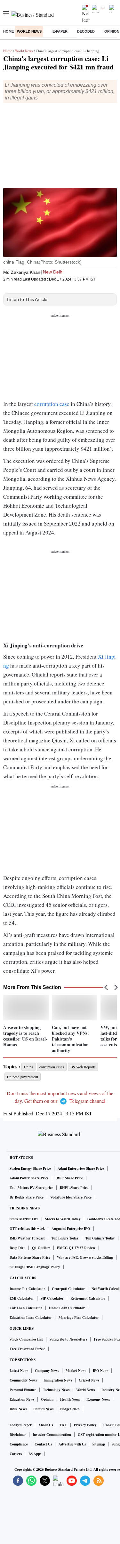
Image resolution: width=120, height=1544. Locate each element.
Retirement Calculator (87, 1298)
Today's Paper (21, 1425)
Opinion (47, 1399)
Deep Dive (17, 1248)
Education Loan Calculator (31, 1317)
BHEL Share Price (74, 1187)
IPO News (100, 1370)
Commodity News (23, 1380)
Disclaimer (18, 1434)
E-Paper (60, 31)
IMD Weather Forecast (27, 1238)
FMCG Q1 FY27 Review (76, 1248)
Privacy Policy (85, 1425)
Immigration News (58, 1380)
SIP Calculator (52, 1298)
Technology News (56, 1390)
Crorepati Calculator (68, 1289)
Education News (22, 1399)
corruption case (51, 404)
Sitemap (98, 1444)
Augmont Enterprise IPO (71, 1228)
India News (18, 1409)
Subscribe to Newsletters (68, 1339)
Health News (70, 1399)
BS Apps (34, 1454)
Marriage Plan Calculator (79, 1317)
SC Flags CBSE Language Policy (35, 1267)
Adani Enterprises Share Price (81, 1168)
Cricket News (89, 1380)
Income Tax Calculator (27, 1289)
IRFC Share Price (69, 1178)
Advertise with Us (72, 1444)
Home (8, 31)
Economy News (98, 1399)
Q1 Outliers (41, 1248)
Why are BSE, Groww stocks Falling (85, 1257)
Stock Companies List (26, 1339)
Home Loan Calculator (67, 1308)
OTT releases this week (27, 1228)
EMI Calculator (22, 1298)
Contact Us (43, 1444)
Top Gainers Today (100, 1238)
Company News (47, 1370)
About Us (45, 1425)
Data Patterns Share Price (30, 1257)
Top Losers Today (65, 1238)
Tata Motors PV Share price (31, 1187)
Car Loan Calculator (26, 1308)
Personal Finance (23, 1390)
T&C (63, 1425)
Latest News (19, 1370)
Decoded (86, 31)
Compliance (19, 1444)
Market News (76, 1370)
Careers (16, 1454)
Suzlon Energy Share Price (30, 1168)
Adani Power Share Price (29, 1178)
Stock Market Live (24, 1219)
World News (29, 31)
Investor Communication (52, 1434)
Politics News (43, 1409)
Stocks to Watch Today (63, 1219)
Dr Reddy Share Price (27, 1197)
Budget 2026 (70, 1409)
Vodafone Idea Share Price (71, 1197)
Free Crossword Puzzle (27, 1349)
